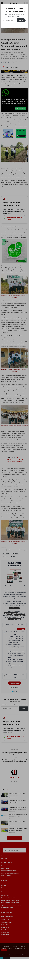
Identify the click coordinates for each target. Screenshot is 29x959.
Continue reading (14, 25)
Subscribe (21, 20)
